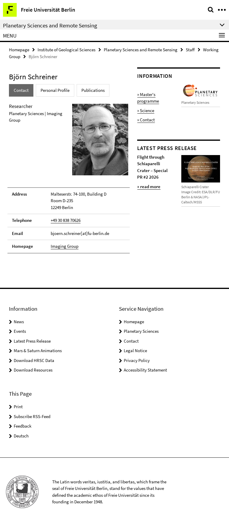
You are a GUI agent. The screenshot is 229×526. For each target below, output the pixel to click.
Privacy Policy (137, 360)
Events (20, 331)
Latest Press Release (32, 341)
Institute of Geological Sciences (66, 49)
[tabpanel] (68, 178)
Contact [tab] (21, 90)
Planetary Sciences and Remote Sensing (140, 49)
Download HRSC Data (34, 360)
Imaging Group (64, 246)
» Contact (146, 120)
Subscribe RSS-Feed (32, 416)
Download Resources (33, 370)
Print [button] (18, 406)
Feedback (22, 426)
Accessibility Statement (145, 370)
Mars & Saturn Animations (38, 350)
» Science (145, 110)
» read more (148, 186)
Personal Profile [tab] (55, 90)
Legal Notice (135, 350)
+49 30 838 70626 (66, 220)
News (19, 321)
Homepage (19, 49)
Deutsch (21, 436)
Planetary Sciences (141, 331)
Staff (190, 49)
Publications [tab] (93, 90)
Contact (131, 341)
